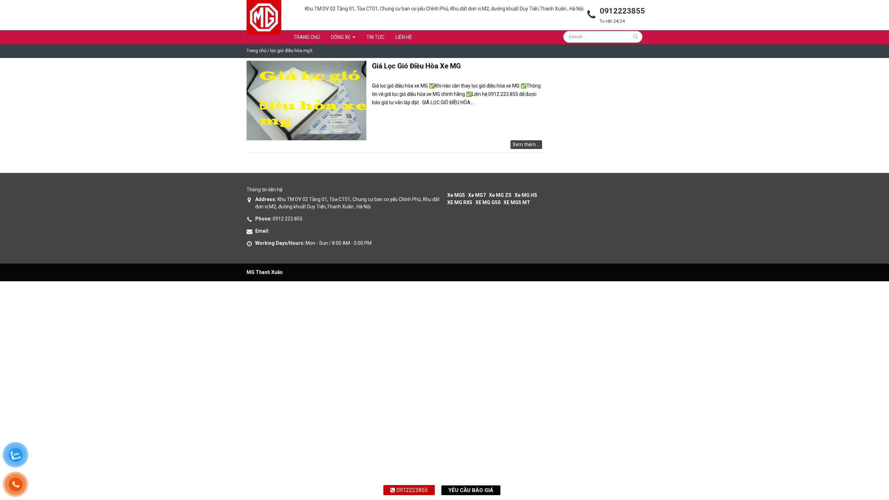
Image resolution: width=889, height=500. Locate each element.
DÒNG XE (341, 37)
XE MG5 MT (517, 202)
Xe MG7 (477, 195)
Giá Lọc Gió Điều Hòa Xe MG (416, 66)
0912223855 (411, 490)
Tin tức (375, 37)
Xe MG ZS (500, 195)
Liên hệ (404, 37)
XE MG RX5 (459, 202)
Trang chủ (306, 37)
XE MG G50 (487, 202)
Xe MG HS (526, 195)
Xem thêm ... (526, 144)
